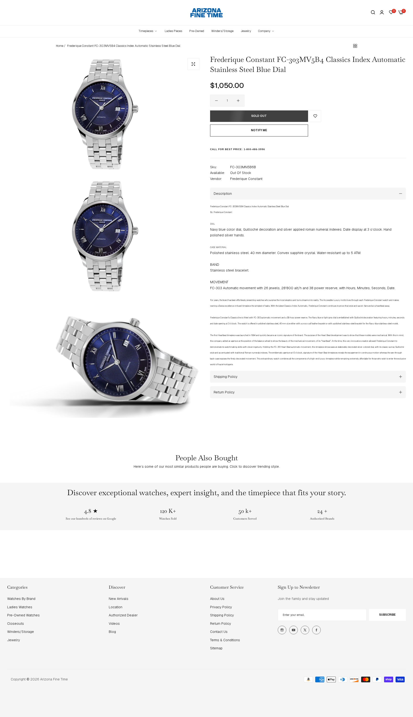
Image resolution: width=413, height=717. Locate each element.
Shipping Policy (222, 615)
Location (115, 607)
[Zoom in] (193, 64)
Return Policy (220, 623)
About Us (217, 599)
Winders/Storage (20, 632)
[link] (266, 31)
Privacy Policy (221, 607)
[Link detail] (282, 630)
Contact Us (219, 632)
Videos (114, 623)
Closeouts (15, 623)
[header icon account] (382, 12)
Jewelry (13, 640)
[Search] (373, 13)
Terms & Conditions (225, 640)
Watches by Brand (21, 599)
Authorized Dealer (123, 615)
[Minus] (216, 100)
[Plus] (238, 100)
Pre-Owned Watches (23, 615)
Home (59, 46)
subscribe (387, 615)
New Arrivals (118, 599)
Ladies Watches (19, 607)
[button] (315, 116)
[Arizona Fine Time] (206, 12)
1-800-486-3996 (254, 149)
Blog (112, 632)
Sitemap (216, 648)
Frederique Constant (246, 178)
